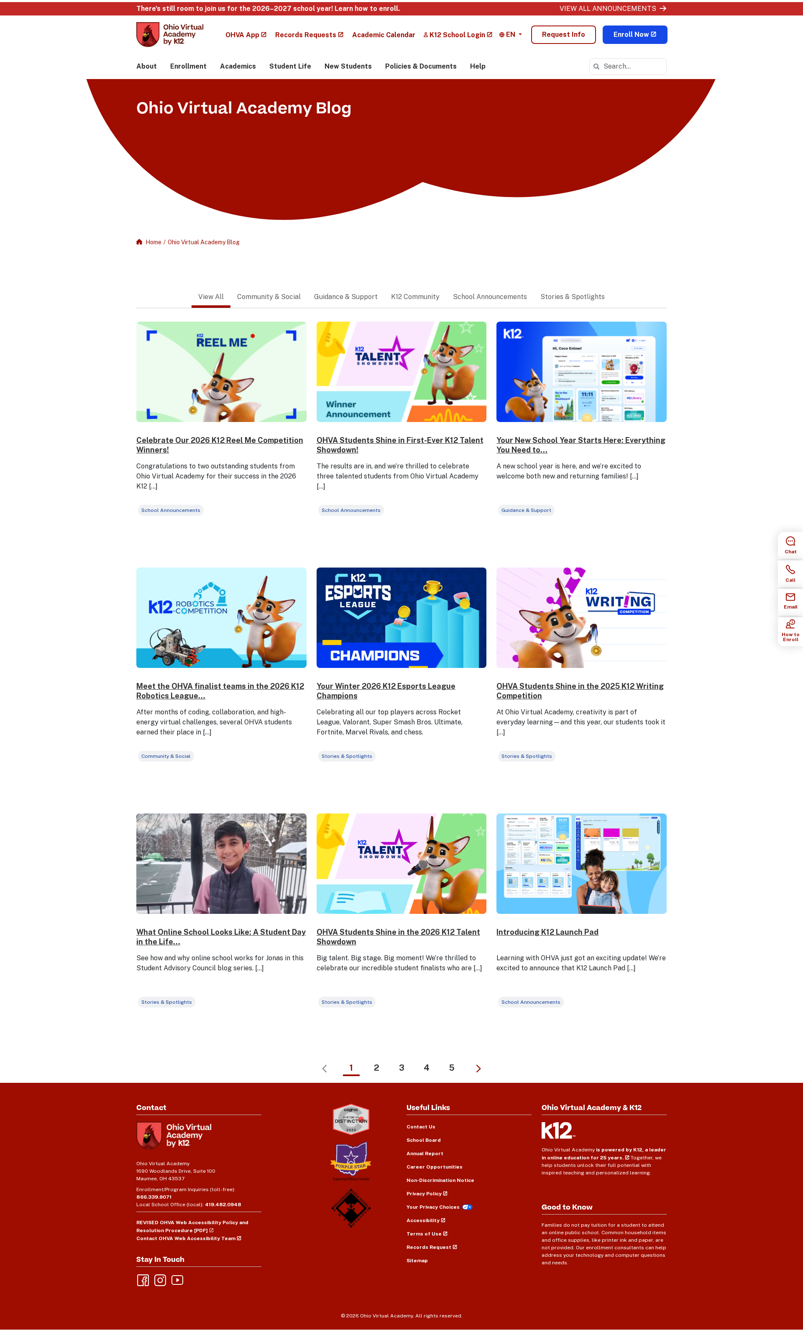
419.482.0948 (223, 1204)
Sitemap (417, 1261)
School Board (424, 1140)
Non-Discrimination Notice (440, 1180)
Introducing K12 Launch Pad (547, 932)
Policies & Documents (421, 66)
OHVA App (242, 35)
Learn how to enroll (366, 9)
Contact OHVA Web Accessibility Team (185, 1238)
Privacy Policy (424, 1194)
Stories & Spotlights (572, 297)
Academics (238, 66)
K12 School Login (457, 35)
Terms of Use (424, 1234)
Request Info (563, 34)
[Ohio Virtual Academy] (170, 34)
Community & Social (269, 297)
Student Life (290, 66)
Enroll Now (631, 34)
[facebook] (142, 1279)
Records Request (429, 1247)
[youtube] (176, 1279)
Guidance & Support (346, 297)
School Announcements (490, 297)
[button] (510, 35)
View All (211, 297)
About (146, 66)
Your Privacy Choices (433, 1207)
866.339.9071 (153, 1197)
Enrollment (188, 66)
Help (478, 66)
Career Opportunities (435, 1167)
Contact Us (421, 1127)
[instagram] (159, 1279)
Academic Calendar (383, 35)
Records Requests (305, 35)
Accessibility (423, 1220)
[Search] (596, 66)
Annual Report (425, 1153)
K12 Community (415, 297)
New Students (348, 66)
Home (153, 242)
